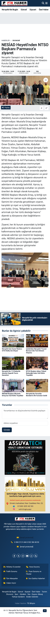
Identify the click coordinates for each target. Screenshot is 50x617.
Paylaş (7, 107)
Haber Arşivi (11, 583)
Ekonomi (16, 40)
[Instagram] (23, 556)
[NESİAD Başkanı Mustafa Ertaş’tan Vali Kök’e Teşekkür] (13, 385)
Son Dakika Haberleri (36, 578)
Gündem (23, 594)
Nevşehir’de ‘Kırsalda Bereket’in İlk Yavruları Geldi (36, 394)
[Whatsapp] (31, 556)
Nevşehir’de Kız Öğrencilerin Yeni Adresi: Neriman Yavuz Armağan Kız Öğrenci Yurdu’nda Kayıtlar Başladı (24, 612)
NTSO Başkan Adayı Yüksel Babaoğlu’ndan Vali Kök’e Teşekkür (36, 373)
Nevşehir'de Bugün (10, 9)
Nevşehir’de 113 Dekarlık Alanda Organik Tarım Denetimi (11, 373)
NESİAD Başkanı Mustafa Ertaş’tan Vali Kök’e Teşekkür (12, 394)
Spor (16, 594)
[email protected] (26, 538)
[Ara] (43, 3)
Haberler (6, 40)
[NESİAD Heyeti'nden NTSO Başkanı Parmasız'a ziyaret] (25, 90)
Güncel (24, 9)
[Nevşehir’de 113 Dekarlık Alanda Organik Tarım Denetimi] (13, 363)
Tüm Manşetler (12, 578)
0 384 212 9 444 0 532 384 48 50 (26, 542)
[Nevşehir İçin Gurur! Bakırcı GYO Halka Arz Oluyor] (13, 340)
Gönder (7, 430)
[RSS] (36, 556)
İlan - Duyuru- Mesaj (35, 594)
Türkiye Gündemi (18, 597)
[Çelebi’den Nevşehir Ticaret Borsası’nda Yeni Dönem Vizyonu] (37, 340)
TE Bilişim (31, 603)
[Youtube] (27, 556)
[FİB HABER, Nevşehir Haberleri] (14, 3)
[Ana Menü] (46, 3)
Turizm (44, 592)
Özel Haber (44, 9)
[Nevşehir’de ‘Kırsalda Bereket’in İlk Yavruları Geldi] (37, 385)
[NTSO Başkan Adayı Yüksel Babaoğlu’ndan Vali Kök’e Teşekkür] (37, 363)
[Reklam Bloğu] (25, 457)
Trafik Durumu (11, 571)
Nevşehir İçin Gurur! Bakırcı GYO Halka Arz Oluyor (12, 350)
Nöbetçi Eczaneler (13, 567)
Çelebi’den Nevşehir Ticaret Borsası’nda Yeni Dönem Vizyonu (36, 351)
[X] (18, 556)
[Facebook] (14, 556)
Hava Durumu (34, 567)
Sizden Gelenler (32, 597)
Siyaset (33, 9)
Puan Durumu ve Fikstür (33, 572)
